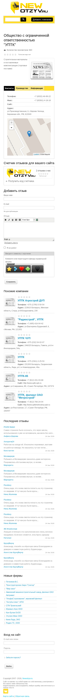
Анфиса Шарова (11, 436)
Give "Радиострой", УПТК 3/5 (24, 316)
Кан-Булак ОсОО (13, 613)
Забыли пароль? (13, 657)
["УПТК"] (41, 82)
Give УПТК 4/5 (27, 354)
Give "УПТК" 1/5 (5, 54)
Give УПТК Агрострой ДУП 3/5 (24, 297)
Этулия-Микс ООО (14, 616)
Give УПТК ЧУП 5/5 (29, 335)
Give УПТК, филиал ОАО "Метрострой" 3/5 (24, 391)
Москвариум (9, 456)
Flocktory (7, 485)
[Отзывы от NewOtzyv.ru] (29, 13)
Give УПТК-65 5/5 (29, 372)
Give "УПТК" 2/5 (7, 54)
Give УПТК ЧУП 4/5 (27, 335)
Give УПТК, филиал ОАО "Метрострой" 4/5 (27, 391)
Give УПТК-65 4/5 (27, 372)
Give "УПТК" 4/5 (13, 54)
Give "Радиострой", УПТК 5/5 (29, 316)
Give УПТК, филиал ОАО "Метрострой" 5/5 (29, 391)
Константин (9, 451)
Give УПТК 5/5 (29, 354)
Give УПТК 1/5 (19, 354)
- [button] (11, 127)
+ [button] (12, 122)
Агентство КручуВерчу (13, 552)
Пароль (7, 648)
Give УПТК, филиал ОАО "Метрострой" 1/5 (19, 391)
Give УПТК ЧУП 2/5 (21, 335)
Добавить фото (11, 243)
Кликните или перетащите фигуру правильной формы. (25, 260)
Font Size (26, 220)
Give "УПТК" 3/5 (10, 54)
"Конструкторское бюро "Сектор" (20, 585)
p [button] (9, 239)
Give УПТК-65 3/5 (24, 372)
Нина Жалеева (10, 494)
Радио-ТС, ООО (13, 623)
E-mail (6, 204)
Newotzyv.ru (27, 678)
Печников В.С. (12, 582)
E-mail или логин (11, 639)
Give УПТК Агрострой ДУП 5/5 (29, 297)
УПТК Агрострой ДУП (31, 300)
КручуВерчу (9, 543)
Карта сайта (8, 696)
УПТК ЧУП (24, 338)
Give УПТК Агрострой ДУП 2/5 (21, 297)
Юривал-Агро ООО (14, 609)
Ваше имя (8, 195)
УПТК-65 (23, 376)
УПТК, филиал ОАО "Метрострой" (30, 396)
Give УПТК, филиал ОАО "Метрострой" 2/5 (21, 391)
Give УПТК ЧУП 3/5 (24, 335)
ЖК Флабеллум (10, 529)
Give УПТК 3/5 (24, 354)
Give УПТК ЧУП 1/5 (19, 335)
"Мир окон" (10, 589)
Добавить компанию (42, 19)
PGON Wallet (9, 427)
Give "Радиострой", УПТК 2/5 (21, 316)
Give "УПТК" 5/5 (15, 54)
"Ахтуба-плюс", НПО (15, 602)
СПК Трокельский (13, 606)
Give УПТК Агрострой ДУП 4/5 (27, 297)
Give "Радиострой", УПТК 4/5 (27, 316)
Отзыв (6, 216)
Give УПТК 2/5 (21, 354)
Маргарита (8, 465)
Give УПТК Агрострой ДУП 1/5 (19, 297)
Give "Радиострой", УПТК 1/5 (19, 316)
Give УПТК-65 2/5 (21, 372)
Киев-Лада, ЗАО (13, 619)
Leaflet (36, 154)
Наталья (7, 538)
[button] (5, 219)
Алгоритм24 (9, 442)
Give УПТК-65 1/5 (19, 372)
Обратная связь (22, 696)
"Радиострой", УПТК (30, 319)
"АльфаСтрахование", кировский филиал (24, 599)
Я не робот (12, 248)
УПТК (21, 357)
